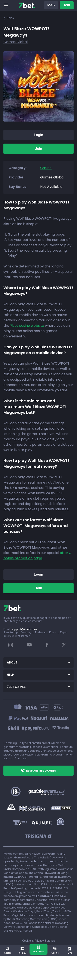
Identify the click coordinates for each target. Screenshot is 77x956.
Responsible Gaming (41, 770)
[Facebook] (47, 646)
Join (67, 5)
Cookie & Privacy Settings (38, 940)
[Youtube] (29, 644)
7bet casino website (27, 325)
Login (51, 5)
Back (10, 18)
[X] (64, 646)
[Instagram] (10, 646)
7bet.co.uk (57, 857)
